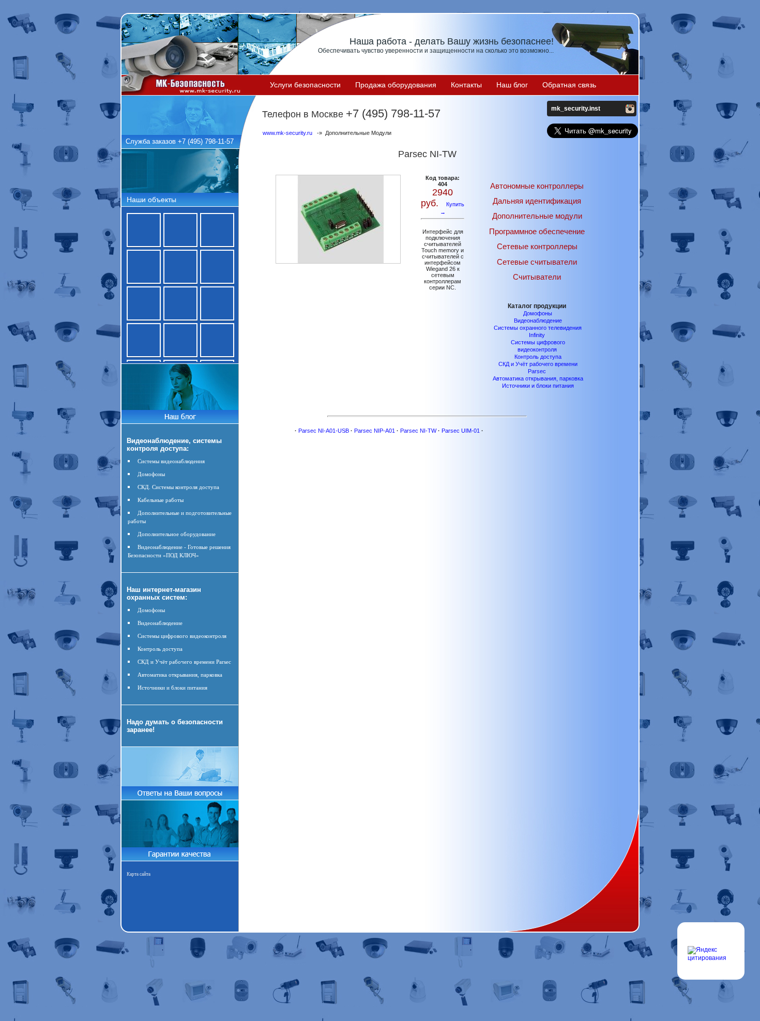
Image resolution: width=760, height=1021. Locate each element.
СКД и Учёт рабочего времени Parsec (184, 662)
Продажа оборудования (395, 85)
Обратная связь (569, 85)
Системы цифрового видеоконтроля (182, 636)
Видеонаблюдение (160, 623)
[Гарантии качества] (179, 851)
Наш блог (512, 85)
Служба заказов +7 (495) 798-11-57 (180, 141)
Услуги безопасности (305, 85)
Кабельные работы (161, 500)
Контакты (466, 85)
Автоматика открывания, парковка (180, 675)
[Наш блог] (179, 414)
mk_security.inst (575, 108)
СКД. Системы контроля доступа (178, 487)
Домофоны (151, 474)
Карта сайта (138, 874)
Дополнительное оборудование (177, 534)
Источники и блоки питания (172, 687)
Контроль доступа (160, 649)
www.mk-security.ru (287, 133)
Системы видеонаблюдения (171, 461)
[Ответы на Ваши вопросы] (179, 798)
